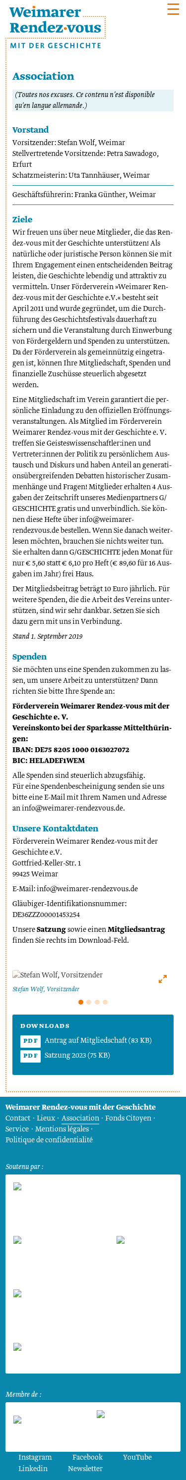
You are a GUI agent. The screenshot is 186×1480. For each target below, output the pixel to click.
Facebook (87, 1458)
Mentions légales (62, 1129)
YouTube (137, 1458)
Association (80, 1118)
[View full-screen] (163, 979)
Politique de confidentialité (49, 1140)
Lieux (46, 1118)
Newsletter (85, 1469)
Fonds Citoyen (128, 1118)
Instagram (35, 1458)
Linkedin (33, 1469)
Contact (17, 1118)
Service (17, 1129)
